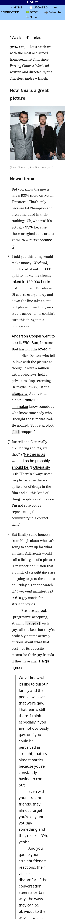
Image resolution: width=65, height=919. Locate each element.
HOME (18, 7)
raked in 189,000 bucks (31, 282)
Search (34, 17)
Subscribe (55, 12)
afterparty (20, 393)
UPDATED (41, 7)
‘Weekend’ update (26, 37)
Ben (34, 343)
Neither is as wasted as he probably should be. (31, 460)
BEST (34, 12)
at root (40, 610)
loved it (44, 349)
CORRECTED (10, 12)
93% (29, 227)
